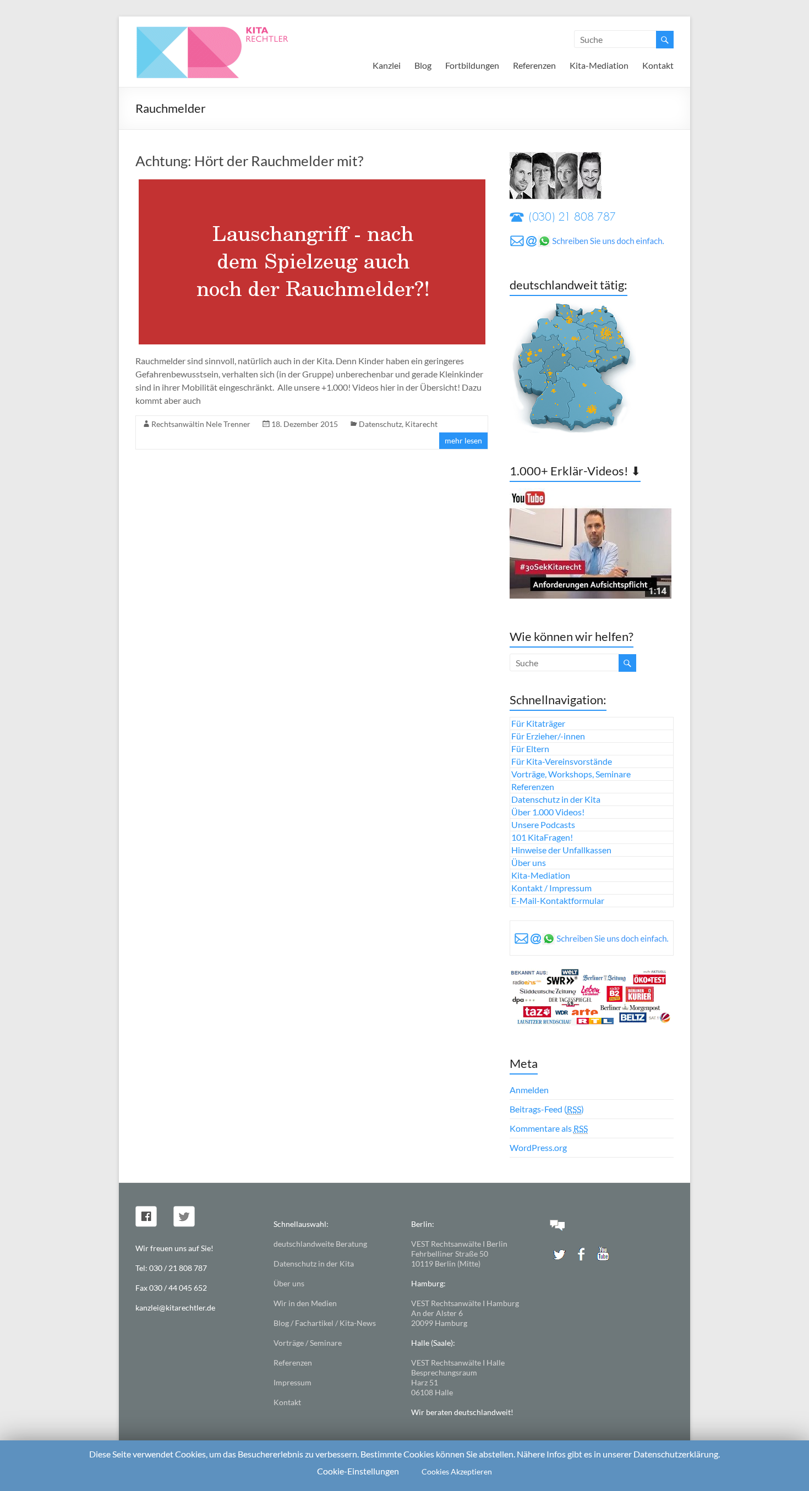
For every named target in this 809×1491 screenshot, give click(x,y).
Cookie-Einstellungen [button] (358, 1471)
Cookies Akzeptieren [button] (457, 1471)
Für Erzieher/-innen (548, 736)
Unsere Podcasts (543, 824)
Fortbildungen (472, 65)
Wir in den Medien (305, 1303)
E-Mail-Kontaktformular (557, 900)
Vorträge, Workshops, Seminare (571, 774)
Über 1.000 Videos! (547, 812)
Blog (422, 65)
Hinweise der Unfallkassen (561, 850)
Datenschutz (380, 424)
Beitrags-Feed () (547, 1109)
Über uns (528, 862)
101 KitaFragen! (542, 837)
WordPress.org (538, 1147)
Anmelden (529, 1089)
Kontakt (658, 65)
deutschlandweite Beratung (320, 1243)
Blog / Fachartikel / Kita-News (325, 1323)
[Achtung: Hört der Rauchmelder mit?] (312, 184)
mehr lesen (463, 440)
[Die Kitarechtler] (227, 30)
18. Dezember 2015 (304, 424)
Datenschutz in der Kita (555, 799)
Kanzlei (387, 65)
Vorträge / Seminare (308, 1342)
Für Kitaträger (538, 723)
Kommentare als (549, 1128)
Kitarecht (421, 424)
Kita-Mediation (599, 65)
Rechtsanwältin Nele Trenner (200, 424)
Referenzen (534, 65)
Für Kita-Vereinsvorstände (561, 761)
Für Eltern (530, 748)
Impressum (292, 1382)
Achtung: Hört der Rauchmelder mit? (249, 160)
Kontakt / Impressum (551, 887)
